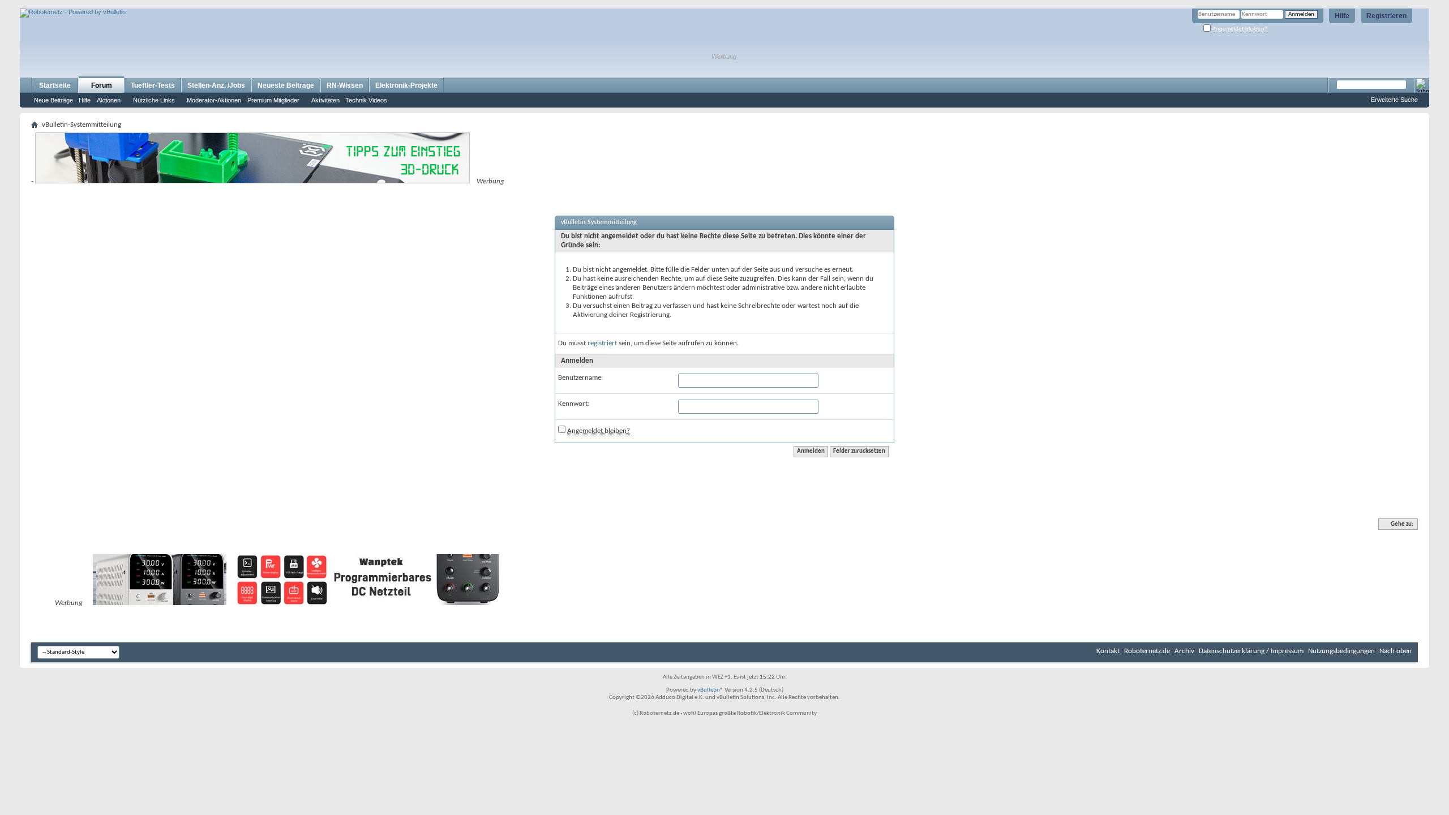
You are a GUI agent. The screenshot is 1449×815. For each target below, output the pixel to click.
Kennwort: (573, 404)
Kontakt (1108, 651)
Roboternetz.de (1147, 651)
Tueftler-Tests (153, 85)
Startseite (55, 85)
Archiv (1184, 651)
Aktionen (109, 100)
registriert (602, 343)
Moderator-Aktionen (214, 100)
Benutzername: (580, 377)
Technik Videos (366, 100)
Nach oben (1395, 651)
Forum (101, 85)
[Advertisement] (152, 4)
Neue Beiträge (53, 100)
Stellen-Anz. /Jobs (216, 85)
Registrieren (1386, 16)
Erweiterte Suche (1394, 99)
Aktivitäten (325, 100)
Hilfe (1342, 16)
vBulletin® (710, 690)
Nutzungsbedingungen (1341, 651)
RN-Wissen (345, 85)
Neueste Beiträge (286, 85)
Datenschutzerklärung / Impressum (1251, 651)
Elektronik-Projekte (406, 85)
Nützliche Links (154, 100)
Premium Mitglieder (273, 100)
